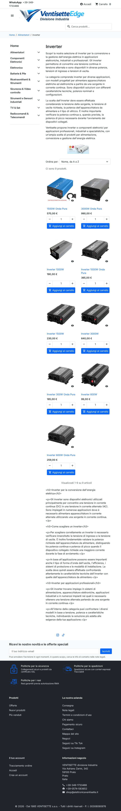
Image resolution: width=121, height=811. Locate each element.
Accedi (13, 770)
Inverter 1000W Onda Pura (93, 271)
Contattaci (68, 729)
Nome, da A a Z (70, 161)
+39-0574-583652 (76, 788)
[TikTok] (63, 635)
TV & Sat (15, 107)
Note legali (68, 710)
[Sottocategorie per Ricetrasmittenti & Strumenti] (38, 81)
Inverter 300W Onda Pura (61, 394)
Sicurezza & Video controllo (20, 90)
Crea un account (18, 775)
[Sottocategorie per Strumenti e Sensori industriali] (38, 100)
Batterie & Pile (18, 73)
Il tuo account (17, 757)
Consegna (67, 705)
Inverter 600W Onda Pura (61, 455)
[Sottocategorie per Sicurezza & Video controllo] (38, 91)
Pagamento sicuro (72, 724)
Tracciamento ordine (20, 765)
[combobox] (88, 26)
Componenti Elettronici (17, 60)
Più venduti (15, 714)
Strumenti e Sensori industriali (21, 100)
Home (14, 46)
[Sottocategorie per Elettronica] (38, 67)
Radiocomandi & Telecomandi (19, 115)
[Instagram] (57, 635)
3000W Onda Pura (91, 208)
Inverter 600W (89, 394)
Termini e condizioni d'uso (77, 714)
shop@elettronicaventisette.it (82, 792)
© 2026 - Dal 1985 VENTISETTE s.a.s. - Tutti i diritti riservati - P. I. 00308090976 (60, 806)
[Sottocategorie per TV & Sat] (38, 107)
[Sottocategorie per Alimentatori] (38, 52)
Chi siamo (67, 719)
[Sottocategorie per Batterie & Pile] (38, 73)
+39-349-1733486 (76, 785)
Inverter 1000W (55, 269)
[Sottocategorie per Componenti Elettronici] (38, 60)
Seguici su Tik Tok (72, 743)
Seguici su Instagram (73, 747)
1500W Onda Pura (57, 208)
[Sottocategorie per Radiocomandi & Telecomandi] (38, 115)
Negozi (66, 738)
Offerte (13, 705)
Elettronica (16, 67)
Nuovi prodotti (17, 710)
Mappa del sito (70, 733)
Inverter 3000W (90, 333)
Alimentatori (17, 52)
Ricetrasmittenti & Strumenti (20, 81)
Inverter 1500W (55, 333)
